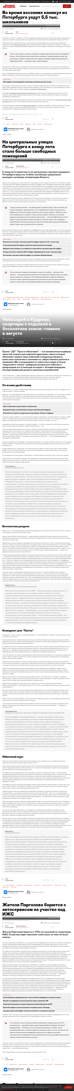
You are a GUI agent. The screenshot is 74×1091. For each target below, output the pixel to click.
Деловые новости (6, 299)
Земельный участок (23, 1064)
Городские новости (64, 297)
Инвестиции (14, 887)
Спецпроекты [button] (34, 6)
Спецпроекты (19, 885)
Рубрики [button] (23, 6)
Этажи (39, 184)
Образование (28, 124)
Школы (21, 124)
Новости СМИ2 (6, 134)
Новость (8, 124)
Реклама (55, 6)
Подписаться (36, 1)
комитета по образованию (38, 89)
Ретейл (19, 299)
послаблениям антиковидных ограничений (22, 93)
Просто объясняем (10, 885)
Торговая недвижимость (46, 299)
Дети (34, 124)
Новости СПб (15, 124)
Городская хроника (48, 124)
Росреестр (31, 1064)
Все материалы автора (22, 33)
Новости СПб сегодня (45, 297)
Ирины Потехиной (19, 44)
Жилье (64, 885)
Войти (67, 6)
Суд (7, 1064)
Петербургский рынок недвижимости (14, 297)
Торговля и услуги (26, 299)
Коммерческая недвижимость (32, 297)
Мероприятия (46, 6)
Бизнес (13, 299)
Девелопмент (6, 887)
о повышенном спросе (29, 105)
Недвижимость (35, 299)
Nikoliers (35, 230)
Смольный (39, 124)
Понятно (68, 1087)
